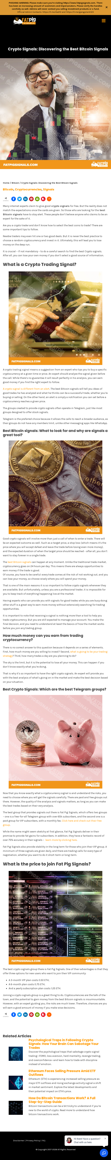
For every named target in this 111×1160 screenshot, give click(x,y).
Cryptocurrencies (28, 189)
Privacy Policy (33, 1140)
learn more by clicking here (61, 840)
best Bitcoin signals (19, 562)
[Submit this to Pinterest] (31, 199)
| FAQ (42, 1140)
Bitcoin (15, 182)
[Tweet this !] (19, 199)
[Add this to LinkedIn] (25, 199)
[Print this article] (37, 199)
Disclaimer (18, 1140)
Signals (48, 189)
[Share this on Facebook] (13, 199)
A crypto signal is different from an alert (26, 388)
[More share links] (49, 199)
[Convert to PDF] (43, 199)
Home (6, 182)
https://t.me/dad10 (51, 12)
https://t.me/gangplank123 (80, 12)
